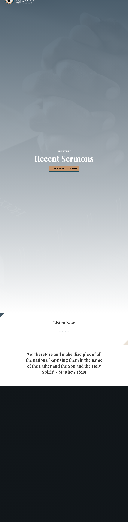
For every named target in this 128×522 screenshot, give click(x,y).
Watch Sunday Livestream (65, 169)
